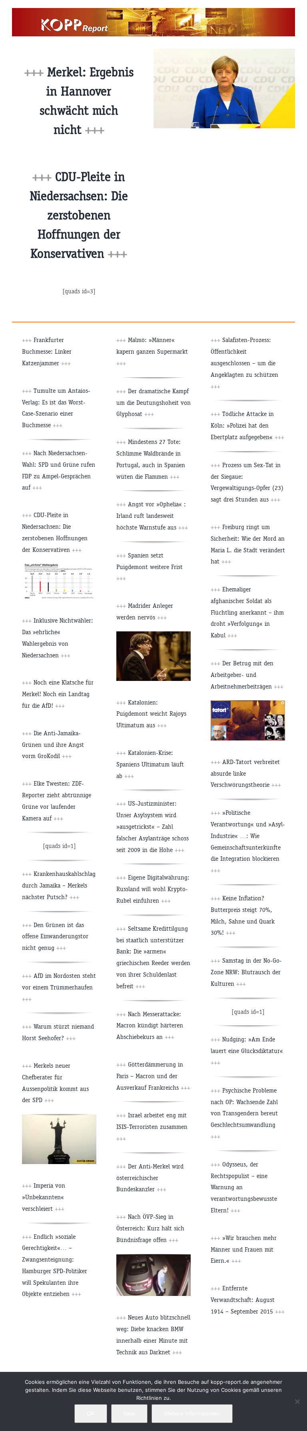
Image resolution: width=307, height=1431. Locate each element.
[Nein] (297, 1401)
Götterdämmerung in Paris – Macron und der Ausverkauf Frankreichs (153, 1076)
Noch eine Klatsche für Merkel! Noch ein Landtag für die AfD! (58, 694)
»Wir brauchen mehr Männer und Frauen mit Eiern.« (244, 1249)
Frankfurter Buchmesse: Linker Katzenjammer (47, 351)
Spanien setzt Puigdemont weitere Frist (149, 566)
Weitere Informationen (192, 1413)
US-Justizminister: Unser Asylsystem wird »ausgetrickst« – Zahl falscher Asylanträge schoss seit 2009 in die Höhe (152, 826)
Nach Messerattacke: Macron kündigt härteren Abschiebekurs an (149, 1025)
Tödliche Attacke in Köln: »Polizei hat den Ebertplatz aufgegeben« (247, 425)
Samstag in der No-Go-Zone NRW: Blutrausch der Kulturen (246, 972)
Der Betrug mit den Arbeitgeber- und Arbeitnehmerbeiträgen (247, 674)
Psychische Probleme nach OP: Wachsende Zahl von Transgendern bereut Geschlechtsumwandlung (244, 1113)
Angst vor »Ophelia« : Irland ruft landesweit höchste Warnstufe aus (152, 515)
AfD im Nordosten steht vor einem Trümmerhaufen (59, 987)
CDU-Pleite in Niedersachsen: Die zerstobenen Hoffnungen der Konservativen (79, 215)
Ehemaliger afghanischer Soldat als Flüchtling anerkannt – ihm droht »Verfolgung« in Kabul (247, 612)
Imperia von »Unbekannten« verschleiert (43, 1197)
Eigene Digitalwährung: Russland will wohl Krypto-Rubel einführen (152, 889)
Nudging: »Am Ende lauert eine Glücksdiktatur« (247, 1050)
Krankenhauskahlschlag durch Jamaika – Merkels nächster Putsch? (59, 885)
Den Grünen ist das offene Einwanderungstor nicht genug (55, 936)
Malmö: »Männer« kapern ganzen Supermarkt (152, 351)
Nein (129, 1413)
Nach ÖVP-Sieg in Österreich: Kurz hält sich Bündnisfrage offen (150, 1228)
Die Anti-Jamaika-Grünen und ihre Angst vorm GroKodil (53, 744)
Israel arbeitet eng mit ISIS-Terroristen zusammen (151, 1126)
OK (91, 1413)
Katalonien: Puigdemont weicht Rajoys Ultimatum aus (151, 714)
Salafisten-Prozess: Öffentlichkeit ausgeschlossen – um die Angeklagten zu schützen (244, 363)
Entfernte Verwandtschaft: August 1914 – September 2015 (248, 1299)
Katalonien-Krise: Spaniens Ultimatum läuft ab (150, 764)
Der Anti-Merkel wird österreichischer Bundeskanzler (149, 1177)
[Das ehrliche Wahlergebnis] (59, 566)
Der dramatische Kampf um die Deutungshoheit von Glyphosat (153, 402)
